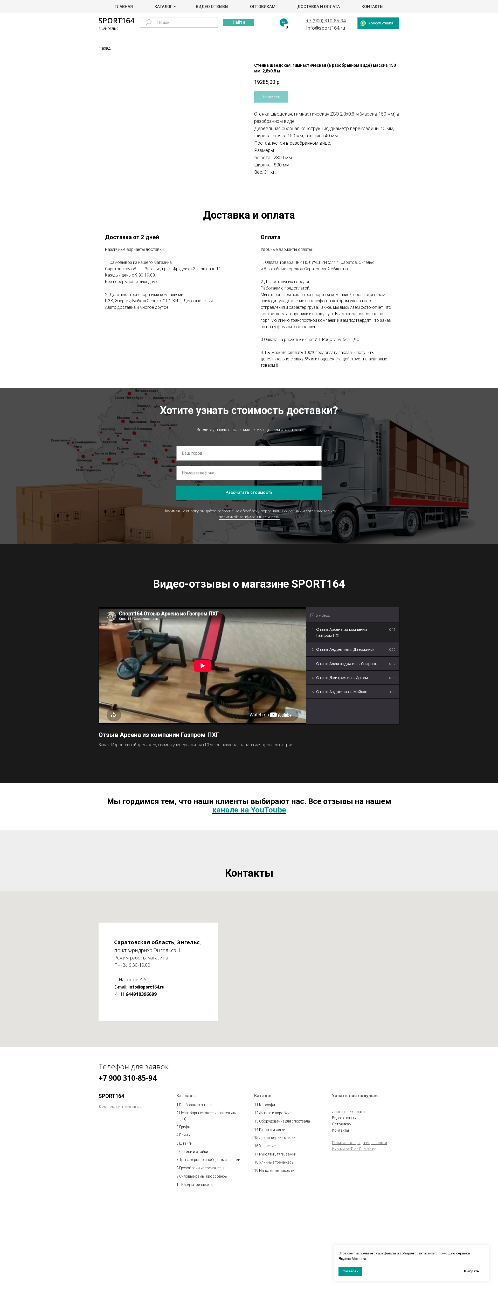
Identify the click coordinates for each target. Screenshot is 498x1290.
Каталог (163, 6)
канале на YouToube (249, 809)
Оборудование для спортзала (284, 1121)
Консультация (380, 23)
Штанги (185, 1143)
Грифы (185, 1127)
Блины (184, 1135)
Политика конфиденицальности (359, 1143)
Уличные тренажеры (276, 1162)
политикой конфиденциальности (249, 516)
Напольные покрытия (277, 1170)
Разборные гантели (195, 1105)
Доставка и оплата (318, 6)
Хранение (267, 1146)
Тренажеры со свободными (203, 1160)
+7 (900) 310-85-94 (326, 20)
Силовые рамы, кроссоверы (203, 1176)
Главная (124, 6)
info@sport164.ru (325, 28)
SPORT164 (116, 20)
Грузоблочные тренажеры (201, 1168)
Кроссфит (268, 1105)
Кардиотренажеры (197, 1184)
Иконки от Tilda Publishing (354, 1149)
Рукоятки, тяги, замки (277, 1154)
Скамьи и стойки (193, 1152)
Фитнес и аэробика (275, 1113)
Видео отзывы (212, 6)
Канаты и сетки (272, 1129)
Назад (104, 48)
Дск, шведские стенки (277, 1138)
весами (233, 1160)
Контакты (372, 6)
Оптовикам (262, 6)
